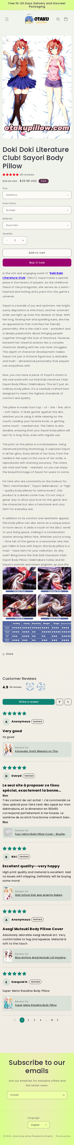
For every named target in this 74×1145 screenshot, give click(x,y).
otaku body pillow (21, 1136)
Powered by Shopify (42, 1136)
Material (7, 218)
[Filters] (59, 702)
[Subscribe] (63, 1095)
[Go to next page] (58, 1020)
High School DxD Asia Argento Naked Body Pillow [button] (38, 895)
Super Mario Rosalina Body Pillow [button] (36, 1005)
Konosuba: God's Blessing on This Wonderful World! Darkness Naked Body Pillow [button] (40, 751)
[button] (7, 19)
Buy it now (37, 262)
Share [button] (9, 654)
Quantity (7, 233)
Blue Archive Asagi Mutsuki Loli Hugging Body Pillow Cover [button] (40, 957)
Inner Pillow (9, 203)
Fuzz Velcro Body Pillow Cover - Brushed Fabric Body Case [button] (40, 834)
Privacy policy (63, 1136)
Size (5, 188)
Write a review (28, 702)
